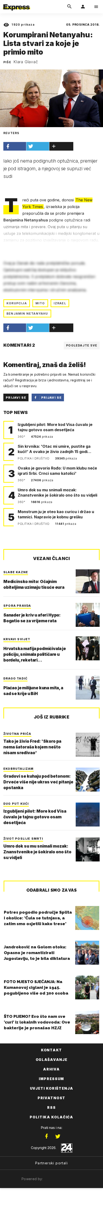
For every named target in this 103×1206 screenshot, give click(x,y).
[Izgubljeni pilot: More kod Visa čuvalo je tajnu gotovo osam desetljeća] (88, 815)
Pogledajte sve (81, 345)
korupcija (16, 303)
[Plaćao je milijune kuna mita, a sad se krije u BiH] (88, 688)
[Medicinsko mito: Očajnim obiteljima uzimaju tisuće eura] (88, 581)
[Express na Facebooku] (46, 1136)
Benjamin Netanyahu (27, 313)
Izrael (60, 303)
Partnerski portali (51, 1163)
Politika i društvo (34, 458)
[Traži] (69, 6)
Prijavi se (16, 397)
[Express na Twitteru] (58, 1136)
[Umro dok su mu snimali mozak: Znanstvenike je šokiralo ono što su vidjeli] (88, 849)
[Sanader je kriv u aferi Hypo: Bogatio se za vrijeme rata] (88, 615)
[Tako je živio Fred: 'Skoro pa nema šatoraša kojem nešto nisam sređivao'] (88, 745)
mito (40, 303)
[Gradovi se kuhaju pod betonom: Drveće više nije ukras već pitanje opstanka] (88, 780)
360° (22, 436)
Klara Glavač (25, 61)
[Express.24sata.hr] (16, 3)
